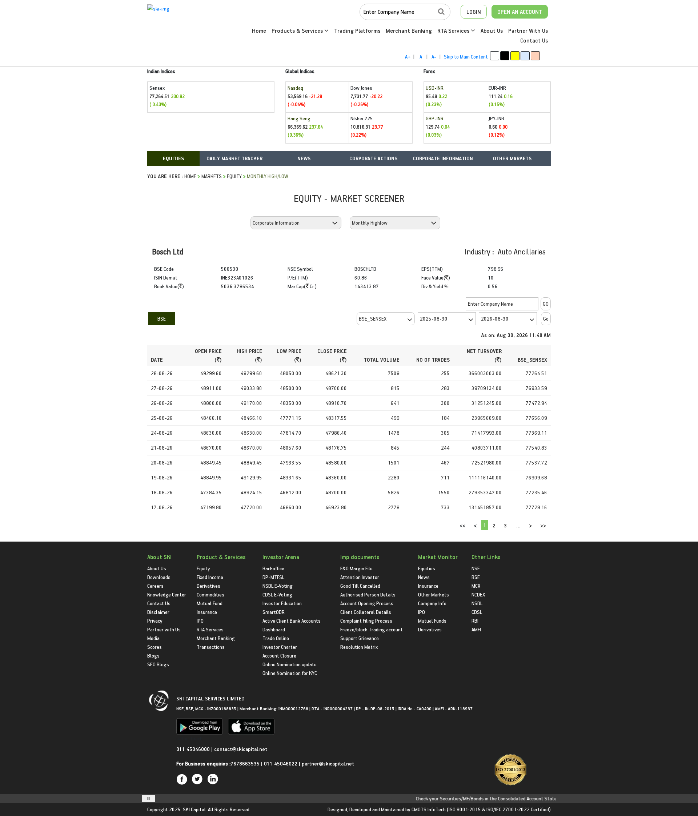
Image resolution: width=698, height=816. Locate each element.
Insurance (207, 611)
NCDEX (478, 594)
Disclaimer (158, 611)
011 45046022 (281, 763)
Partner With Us (528, 30)
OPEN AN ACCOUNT (519, 11)
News (424, 577)
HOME (190, 176)
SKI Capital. (195, 809)
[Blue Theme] (525, 55)
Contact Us (534, 40)
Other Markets (433, 594)
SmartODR (273, 611)
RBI (475, 620)
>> (543, 525)
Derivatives (208, 585)
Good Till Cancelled (360, 585)
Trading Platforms (357, 30)
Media (153, 638)
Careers (155, 585)
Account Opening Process (366, 603)
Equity (234, 176)
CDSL (477, 611)
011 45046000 (193, 748)
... (518, 525)
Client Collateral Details (365, 611)
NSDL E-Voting (277, 585)
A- (434, 56)
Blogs (153, 655)
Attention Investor (359, 577)
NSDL (477, 603)
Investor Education (282, 603)
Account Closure (279, 655)
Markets (211, 176)
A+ (407, 56)
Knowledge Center (166, 594)
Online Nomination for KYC (289, 673)
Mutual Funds (432, 620)
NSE (476, 568)
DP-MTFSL (273, 577)
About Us (492, 30)
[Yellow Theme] (515, 55)
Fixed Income (210, 577)
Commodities (210, 594)
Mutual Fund (209, 603)
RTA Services (454, 30)
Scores (154, 646)
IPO (200, 620)
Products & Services (298, 30)
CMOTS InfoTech (429, 809)
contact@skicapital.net (240, 748)
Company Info (432, 603)
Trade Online (275, 638)
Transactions (211, 646)
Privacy (155, 620)
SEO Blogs (158, 664)
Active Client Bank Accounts (291, 620)
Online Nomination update (289, 664)
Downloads (159, 577)
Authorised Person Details (368, 594)
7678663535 (245, 763)
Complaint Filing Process (366, 620)
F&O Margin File (356, 568)
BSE (161, 318)
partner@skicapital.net (328, 763)
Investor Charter (279, 646)
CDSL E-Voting (277, 594)
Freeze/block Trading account (371, 629)
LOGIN (473, 11)
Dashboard (273, 629)
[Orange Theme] (535, 55)
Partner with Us (164, 629)
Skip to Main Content (466, 56)
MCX (476, 585)
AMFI (476, 629)
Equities (426, 568)
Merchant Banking (409, 30)
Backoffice (273, 568)
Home (259, 30)
